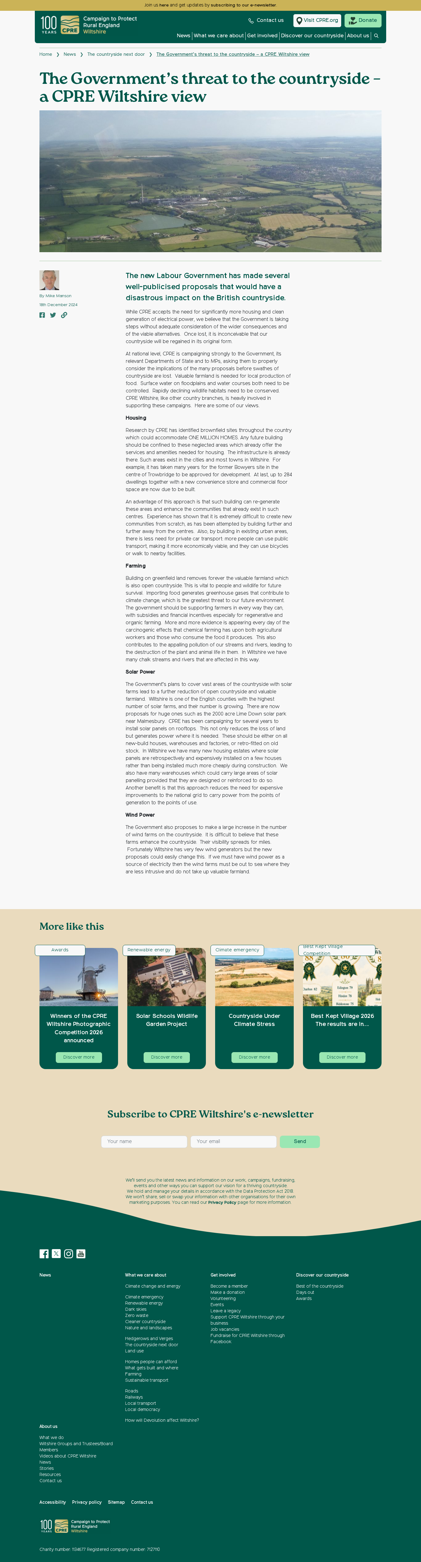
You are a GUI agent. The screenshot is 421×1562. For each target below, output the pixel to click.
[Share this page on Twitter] (53, 316)
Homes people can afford (151, 1362)
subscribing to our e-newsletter (243, 5)
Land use (134, 1351)
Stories (46, 1468)
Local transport (140, 1403)
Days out (305, 1292)
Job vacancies (225, 1329)
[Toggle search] (376, 37)
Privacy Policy (222, 1202)
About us (358, 36)
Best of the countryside (319, 1286)
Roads (131, 1391)
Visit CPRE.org (321, 20)
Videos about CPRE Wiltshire (67, 1456)
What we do (51, 1438)
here (164, 5)
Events (217, 1305)
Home (45, 54)
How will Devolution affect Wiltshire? (162, 1420)
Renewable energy (149, 950)
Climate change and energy (152, 1286)
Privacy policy (87, 1502)
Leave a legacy (226, 1311)
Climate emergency (237, 950)
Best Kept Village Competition (323, 950)
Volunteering (223, 1299)
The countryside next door (116, 54)
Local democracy (142, 1410)
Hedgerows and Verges (149, 1339)
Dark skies (135, 1309)
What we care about (219, 36)
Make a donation (228, 1292)
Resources (50, 1475)
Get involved (262, 36)
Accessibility (52, 1502)
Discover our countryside (312, 36)
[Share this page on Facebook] (42, 316)
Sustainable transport (147, 1380)
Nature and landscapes (148, 1328)
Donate (368, 20)
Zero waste (136, 1316)
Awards (60, 950)
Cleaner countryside (145, 1322)
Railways (134, 1397)
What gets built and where (151, 1368)
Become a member (229, 1286)
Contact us (270, 20)
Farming (133, 1374)
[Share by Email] (64, 316)
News (183, 36)
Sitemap (116, 1502)
